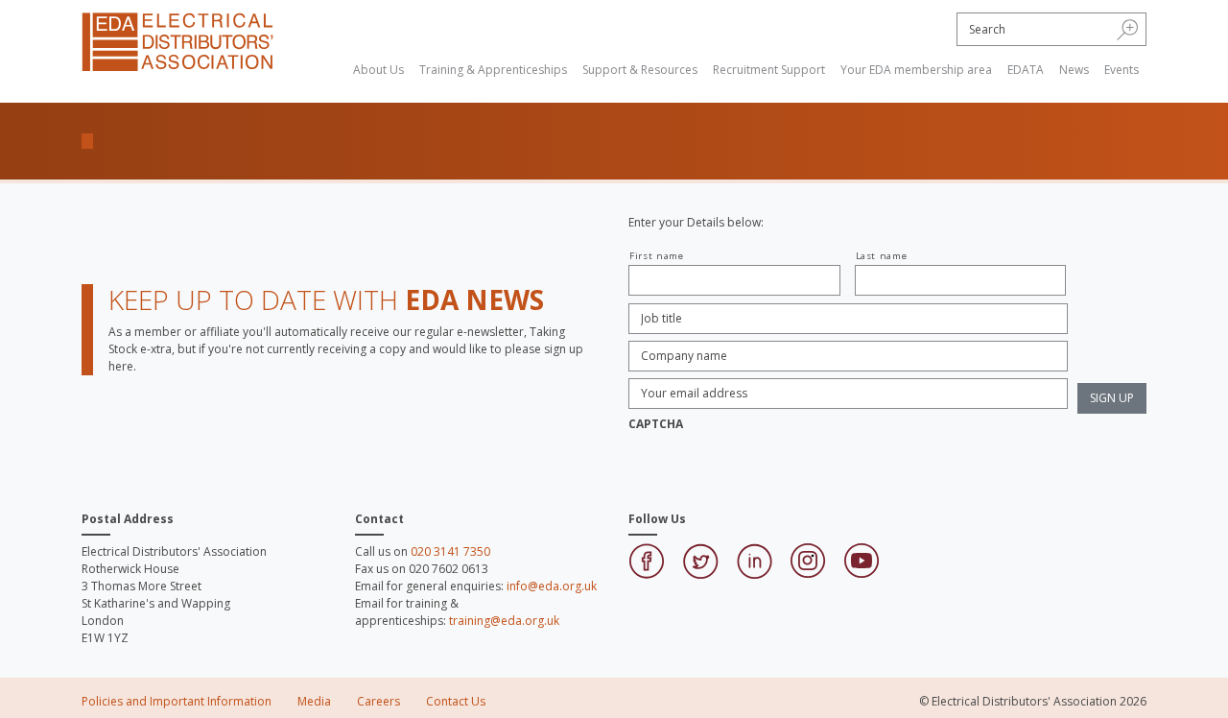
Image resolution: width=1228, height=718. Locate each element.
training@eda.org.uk (504, 620)
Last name (882, 256)
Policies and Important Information (177, 701)
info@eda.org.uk (552, 586)
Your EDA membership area (916, 69)
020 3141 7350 (450, 551)
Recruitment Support (769, 69)
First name (656, 256)
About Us (378, 69)
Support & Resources (639, 69)
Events (1121, 69)
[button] (1127, 28)
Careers (378, 701)
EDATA (1025, 69)
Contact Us (455, 701)
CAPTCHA (655, 424)
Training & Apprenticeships (493, 69)
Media (314, 701)
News (1074, 69)
